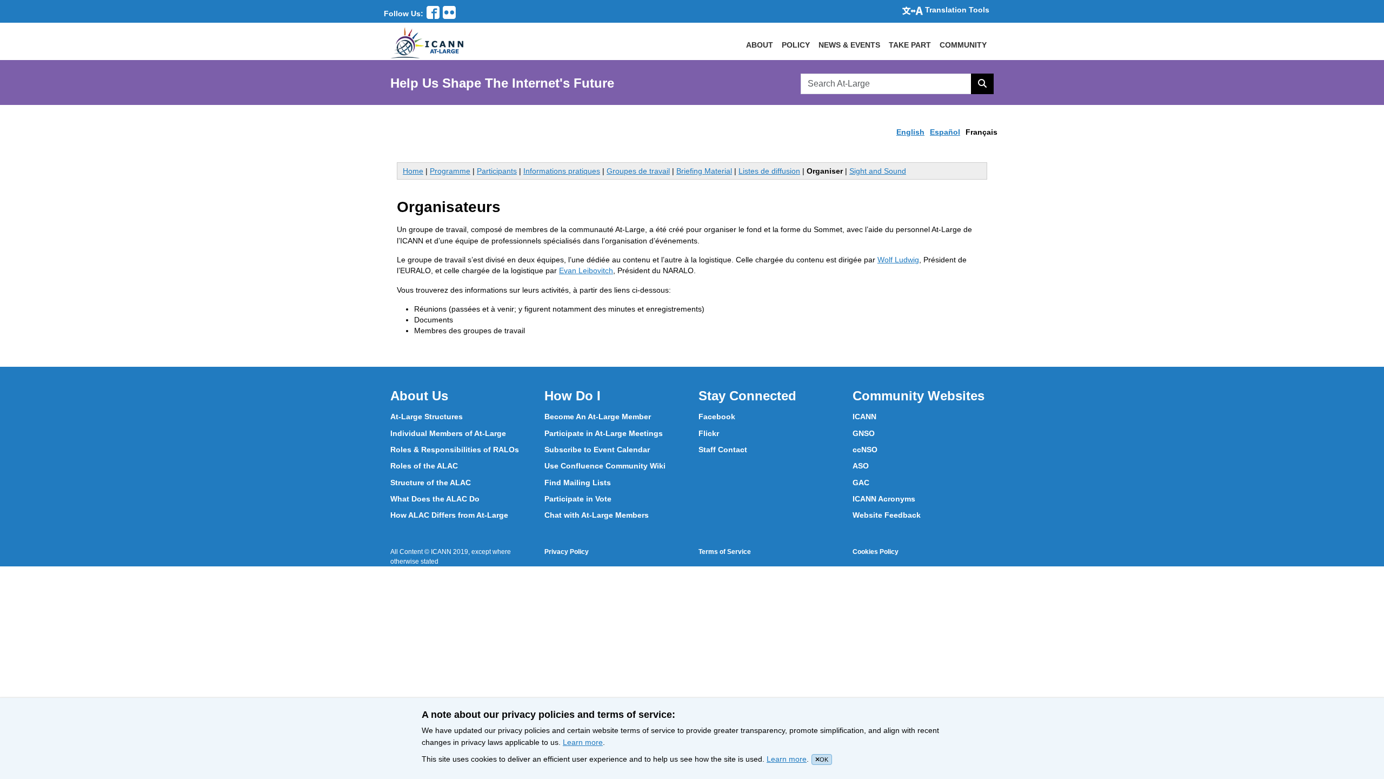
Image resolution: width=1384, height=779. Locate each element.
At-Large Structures (426, 416)
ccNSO (865, 449)
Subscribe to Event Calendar (597, 449)
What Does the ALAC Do (435, 498)
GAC (861, 482)
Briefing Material (704, 171)
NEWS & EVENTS (849, 45)
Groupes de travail (638, 171)
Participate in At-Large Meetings (603, 433)
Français (981, 132)
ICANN (864, 416)
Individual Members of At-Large (448, 433)
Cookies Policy (876, 552)
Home (413, 171)
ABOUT (759, 45)
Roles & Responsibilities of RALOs (454, 449)
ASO (861, 465)
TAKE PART (910, 45)
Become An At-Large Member (597, 416)
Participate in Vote (577, 498)
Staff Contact (722, 449)
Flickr (708, 433)
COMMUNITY (963, 45)
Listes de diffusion (769, 171)
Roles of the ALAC (424, 465)
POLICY (796, 45)
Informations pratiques (561, 171)
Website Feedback (887, 515)
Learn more (583, 742)
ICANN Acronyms (884, 498)
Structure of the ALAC (430, 482)
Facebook (716, 416)
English (910, 132)
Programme (450, 171)
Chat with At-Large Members (596, 515)
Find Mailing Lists (577, 482)
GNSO (864, 433)
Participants (497, 171)
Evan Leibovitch (586, 270)
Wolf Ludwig (898, 259)
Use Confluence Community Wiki (605, 465)
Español (945, 132)
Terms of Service (724, 552)
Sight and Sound (877, 171)
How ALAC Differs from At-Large (449, 515)
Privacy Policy (566, 552)
